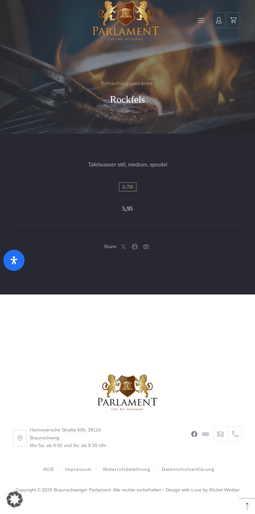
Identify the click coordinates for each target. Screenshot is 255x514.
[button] (14, 499)
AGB (48, 469)
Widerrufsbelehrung (126, 469)
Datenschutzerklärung (188, 469)
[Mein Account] (218, 20)
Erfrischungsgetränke (127, 83)
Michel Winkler (224, 489)
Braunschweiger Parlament (82, 489)
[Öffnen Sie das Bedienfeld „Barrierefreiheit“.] (14, 260)
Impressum (78, 469)
